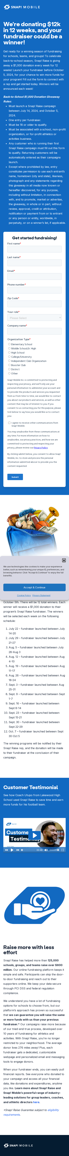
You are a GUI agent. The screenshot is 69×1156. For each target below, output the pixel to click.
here (36, 1102)
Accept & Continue (34, 587)
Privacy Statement (41, 595)
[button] (64, 560)
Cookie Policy (24, 595)
